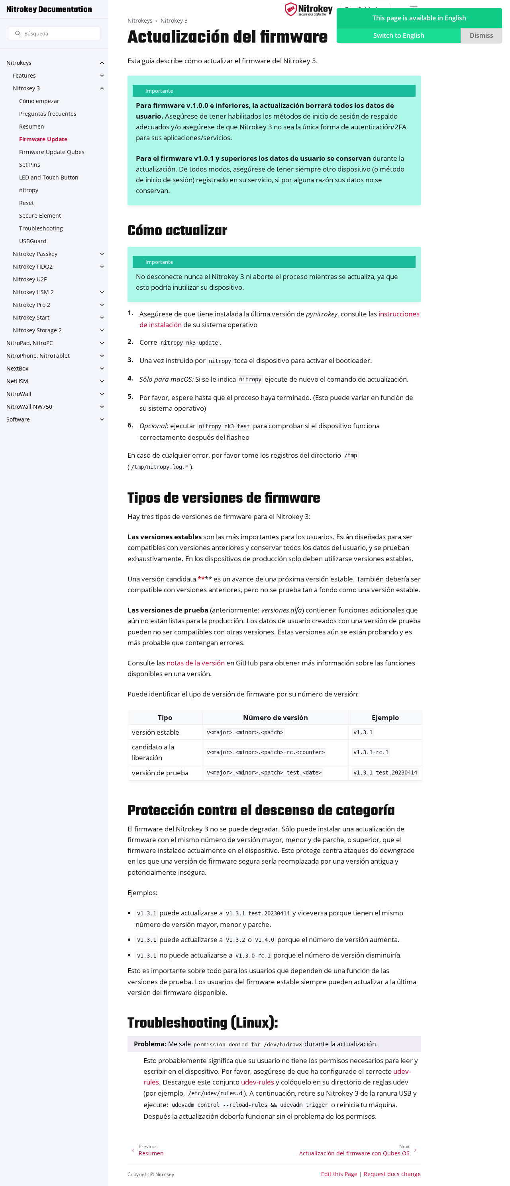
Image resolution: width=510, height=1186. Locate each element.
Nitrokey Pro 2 (31, 304)
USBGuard (33, 241)
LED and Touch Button (48, 177)
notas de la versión (196, 662)
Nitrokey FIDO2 (33, 266)
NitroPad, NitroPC (29, 343)
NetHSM (17, 381)
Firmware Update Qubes (51, 152)
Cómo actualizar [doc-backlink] (177, 231)
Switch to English (398, 35)
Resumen (31, 126)
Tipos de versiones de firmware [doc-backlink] (224, 499)
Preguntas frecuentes (47, 113)
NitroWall (18, 394)
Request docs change (392, 1174)
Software (18, 419)
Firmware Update (43, 139)
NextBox (17, 368)
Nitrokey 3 (26, 88)
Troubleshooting (41, 228)
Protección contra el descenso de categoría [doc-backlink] (261, 811)
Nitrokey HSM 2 (33, 292)
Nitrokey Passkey (35, 253)
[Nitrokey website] (309, 9)
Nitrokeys (18, 62)
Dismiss (481, 35)
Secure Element (40, 215)
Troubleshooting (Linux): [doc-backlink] (203, 1023)
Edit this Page (339, 1174)
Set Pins (29, 164)
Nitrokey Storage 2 (37, 330)
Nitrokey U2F (30, 279)
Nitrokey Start (31, 317)
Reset (26, 203)
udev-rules (257, 1082)
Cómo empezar (39, 101)
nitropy (28, 190)
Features (24, 75)
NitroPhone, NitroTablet (38, 355)
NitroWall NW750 (29, 406)
